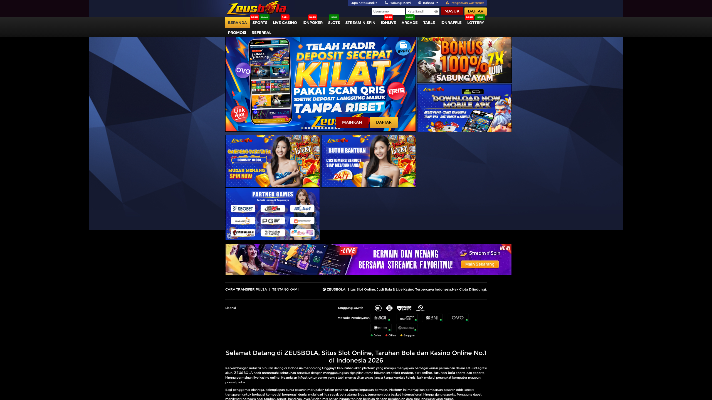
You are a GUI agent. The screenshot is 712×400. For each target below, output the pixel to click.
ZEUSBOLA (243, 373)
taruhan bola (444, 373)
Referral (261, 32)
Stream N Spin (360, 22)
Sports (260, 22)
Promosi (237, 32)
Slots (334, 22)
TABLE (429, 22)
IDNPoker (313, 22)
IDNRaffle (451, 22)
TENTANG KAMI (285, 289)
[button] (302, 128)
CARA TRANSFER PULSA (246, 289)
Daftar (475, 11)
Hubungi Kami (400, 3)
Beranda (237, 22)
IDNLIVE (388, 22)
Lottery (475, 22)
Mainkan (352, 122)
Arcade (410, 22)
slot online (423, 373)
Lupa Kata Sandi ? (363, 3)
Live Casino (285, 22)
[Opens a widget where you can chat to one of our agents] (674, 368)
